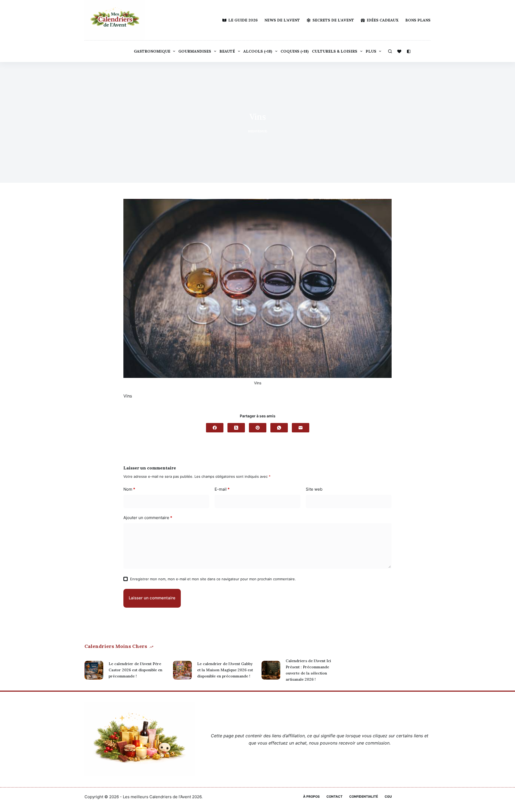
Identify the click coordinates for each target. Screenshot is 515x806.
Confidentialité (363, 796)
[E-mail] (300, 427)
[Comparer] (409, 51)
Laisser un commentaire (152, 597)
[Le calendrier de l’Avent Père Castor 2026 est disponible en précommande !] (93, 670)
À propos (311, 796)
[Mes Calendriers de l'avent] (114, 20)
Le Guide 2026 (243, 20)
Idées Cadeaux (383, 20)
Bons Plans (418, 20)
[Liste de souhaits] (399, 51)
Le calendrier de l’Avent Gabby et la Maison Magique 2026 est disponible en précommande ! (225, 670)
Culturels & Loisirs (334, 51)
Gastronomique (152, 51)
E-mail (222, 489)
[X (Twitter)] (236, 427)
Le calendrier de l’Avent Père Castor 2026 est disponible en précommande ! (135, 670)
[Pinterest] (257, 427)
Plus (371, 51)
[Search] (390, 51)
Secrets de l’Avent (333, 20)
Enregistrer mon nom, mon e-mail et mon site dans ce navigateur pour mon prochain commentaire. (213, 579)
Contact (334, 796)
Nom (129, 489)
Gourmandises (194, 51)
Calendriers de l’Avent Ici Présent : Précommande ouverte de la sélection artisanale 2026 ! (308, 670)
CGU (388, 796)
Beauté (227, 51)
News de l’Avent (282, 20)
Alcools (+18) (257, 51)
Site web (314, 489)
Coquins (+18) (295, 51)
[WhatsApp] (279, 427)
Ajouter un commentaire (147, 517)
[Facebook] (214, 427)
